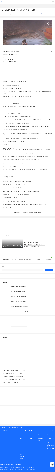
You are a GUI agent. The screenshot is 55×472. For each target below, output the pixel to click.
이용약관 (39, 437)
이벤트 (48, 442)
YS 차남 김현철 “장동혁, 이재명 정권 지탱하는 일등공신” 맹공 (14, 370)
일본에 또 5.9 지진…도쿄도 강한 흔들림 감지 (18, 301)
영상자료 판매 (22, 456)
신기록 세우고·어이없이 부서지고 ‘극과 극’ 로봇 (19, 286)
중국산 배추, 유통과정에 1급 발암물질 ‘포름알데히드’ (19, 306)
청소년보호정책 (40, 440)
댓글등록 (49, 270)
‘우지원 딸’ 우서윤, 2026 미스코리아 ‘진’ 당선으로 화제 (12, 373)
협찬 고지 (30, 440)
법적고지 (21, 454)
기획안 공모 (21, 458)
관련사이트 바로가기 (5, 430)
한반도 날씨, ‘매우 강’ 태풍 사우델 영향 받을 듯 (10, 367)
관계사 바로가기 (31, 430)
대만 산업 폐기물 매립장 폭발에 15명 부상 (18, 291)
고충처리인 (48, 441)
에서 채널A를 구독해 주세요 (20, 211)
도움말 (48, 444)
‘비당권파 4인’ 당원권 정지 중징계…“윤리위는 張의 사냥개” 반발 (14, 376)
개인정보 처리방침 (41, 438)
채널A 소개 (21, 437)
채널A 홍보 (21, 438)
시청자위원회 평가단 (50, 437)
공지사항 (3, 427)
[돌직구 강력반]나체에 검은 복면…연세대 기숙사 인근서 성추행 (14, 379)
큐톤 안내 (30, 438)
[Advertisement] (27, 415)
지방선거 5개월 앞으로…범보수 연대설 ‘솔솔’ (11, 382)
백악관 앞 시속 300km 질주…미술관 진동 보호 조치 (19, 296)
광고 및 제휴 (31, 437)
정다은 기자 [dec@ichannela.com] (10, 207)
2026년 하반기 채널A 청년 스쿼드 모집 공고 (15, 427)
